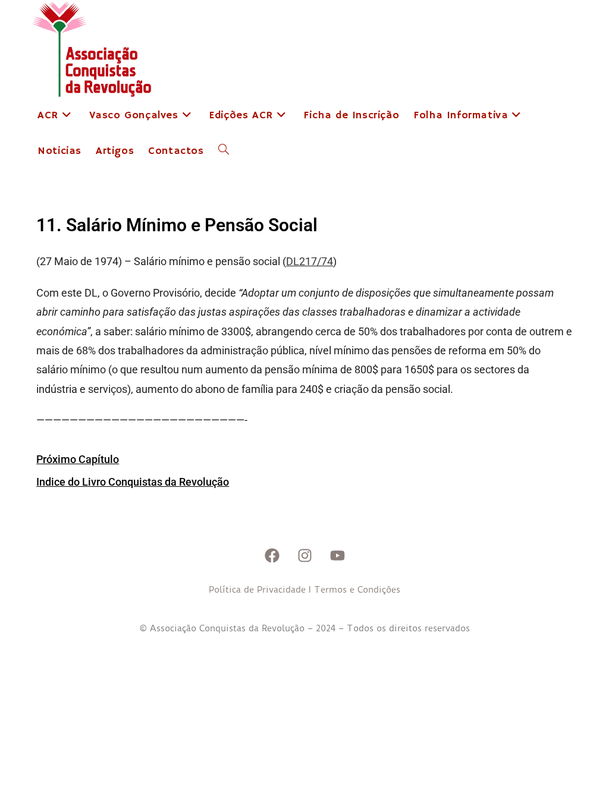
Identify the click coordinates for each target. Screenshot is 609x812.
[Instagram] (304, 556)
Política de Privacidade (257, 589)
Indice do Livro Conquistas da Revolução (132, 482)
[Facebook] (272, 556)
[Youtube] (337, 556)
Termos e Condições (357, 589)
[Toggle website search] (223, 151)
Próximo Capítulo (77, 459)
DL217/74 (309, 261)
